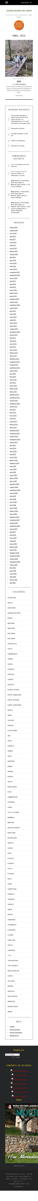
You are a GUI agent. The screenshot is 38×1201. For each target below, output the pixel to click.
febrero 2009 (14, 478)
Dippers (11, 685)
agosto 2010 (13, 442)
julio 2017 (13, 239)
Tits (9, 955)
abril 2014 (13, 320)
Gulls (10, 756)
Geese (10, 741)
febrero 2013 (14, 353)
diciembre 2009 (14, 463)
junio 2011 (13, 412)
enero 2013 (13, 356)
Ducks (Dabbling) (14, 695)
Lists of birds (13, 812)
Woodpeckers (13, 1006)
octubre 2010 (14, 436)
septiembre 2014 (15, 305)
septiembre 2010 (15, 439)
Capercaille (12, 644)
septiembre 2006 (15, 562)
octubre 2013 (14, 329)
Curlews (11, 674)
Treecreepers (13, 961)
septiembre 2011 (15, 403)
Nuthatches (12, 838)
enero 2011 (13, 427)
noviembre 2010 (15, 433)
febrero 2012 (14, 388)
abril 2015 (13, 287)
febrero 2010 (14, 460)
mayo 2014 (13, 317)
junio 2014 (13, 314)
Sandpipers (12, 889)
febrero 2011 (14, 424)
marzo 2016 (13, 269)
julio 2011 (13, 409)
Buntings (11, 628)
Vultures (11, 981)
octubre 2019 (14, 230)
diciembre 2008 (14, 484)
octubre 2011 (14, 400)
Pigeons (11, 863)
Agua (19, 81)
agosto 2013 (13, 335)
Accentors (12, 598)
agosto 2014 (13, 308)
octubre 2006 (14, 559)
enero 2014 (13, 326)
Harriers (11, 761)
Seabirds (11, 899)
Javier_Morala (20, 84)
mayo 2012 (13, 380)
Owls (10, 853)
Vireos (10, 976)
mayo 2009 (13, 469)
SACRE (10, 884)
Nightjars (12, 833)
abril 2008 (13, 505)
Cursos (11, 679)
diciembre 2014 (14, 299)
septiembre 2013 (15, 332)
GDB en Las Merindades (18, 140)
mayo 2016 (13, 263)
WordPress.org (14, 1035)
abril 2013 (13, 347)
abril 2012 (13, 382)
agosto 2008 (13, 493)
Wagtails (11, 991)
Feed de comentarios (16, 1032)
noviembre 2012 (15, 362)
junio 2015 (13, 284)
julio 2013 (13, 338)
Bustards (11, 633)
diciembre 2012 (14, 359)
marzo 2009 (13, 475)
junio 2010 (13, 448)
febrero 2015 (14, 293)
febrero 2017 (14, 251)
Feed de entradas (15, 1029)
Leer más (19, 95)
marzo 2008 (13, 508)
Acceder (12, 1026)
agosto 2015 (13, 278)
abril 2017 (13, 245)
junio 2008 (13, 499)
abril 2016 (13, 266)
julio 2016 (13, 257)
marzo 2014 (13, 323)
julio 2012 (13, 374)
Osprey (10, 848)
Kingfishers (12, 787)
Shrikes (11, 904)
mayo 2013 (13, 344)
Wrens (10, 1012)
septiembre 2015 (15, 275)
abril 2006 (13, 577)
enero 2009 (13, 481)
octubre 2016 (14, 254)
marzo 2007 (13, 544)
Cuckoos (11, 669)
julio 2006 (13, 568)
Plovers (11, 874)
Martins (11, 822)
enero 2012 (13, 391)
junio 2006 (13, 571)
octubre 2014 (14, 302)
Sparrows (12, 920)
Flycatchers (13, 730)
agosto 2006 (13, 565)
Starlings (12, 930)
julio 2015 (13, 281)
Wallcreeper (13, 996)
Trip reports (13, 966)
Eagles (10, 710)
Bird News (12, 608)
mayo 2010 (13, 451)
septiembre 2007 (15, 526)
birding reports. (14, 613)
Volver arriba (18, 1186)
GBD (9, 736)
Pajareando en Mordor (18, 128)
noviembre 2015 (15, 272)
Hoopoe (10, 777)
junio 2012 (13, 376)
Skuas (10, 909)
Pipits (10, 869)
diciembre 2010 (14, 430)
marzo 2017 (13, 248)
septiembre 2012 (15, 368)
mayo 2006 (13, 574)
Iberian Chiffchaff (16, 197)
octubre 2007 (14, 523)
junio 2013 (13, 341)
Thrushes (11, 950)
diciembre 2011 (14, 394)
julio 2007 (13, 532)
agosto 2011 (13, 406)
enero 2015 (13, 296)
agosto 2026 (13, 227)
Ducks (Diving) (13, 700)
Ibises (10, 782)
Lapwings (11, 802)
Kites (10, 792)
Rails (10, 879)
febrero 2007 (14, 547)
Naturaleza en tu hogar (17, 146)
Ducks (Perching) (15, 705)
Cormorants (13, 654)
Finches (11, 725)
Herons (10, 771)
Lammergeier (13, 797)
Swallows (11, 940)
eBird (10, 715)
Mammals (11, 817)
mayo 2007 (13, 538)
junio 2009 (13, 466)
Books (10, 618)
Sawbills (11, 894)
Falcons (11, 720)
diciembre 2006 (14, 553)
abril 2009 (13, 472)
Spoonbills (12, 925)
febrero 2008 (14, 511)
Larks (10, 807)
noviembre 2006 (15, 556)
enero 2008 (13, 514)
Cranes (10, 659)
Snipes (10, 914)
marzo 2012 (13, 386)
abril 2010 (13, 454)
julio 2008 (13, 496)
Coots (10, 649)
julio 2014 (13, 311)
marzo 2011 (13, 421)
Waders (10, 986)
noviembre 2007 (15, 520)
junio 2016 (13, 260)
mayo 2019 (13, 233)
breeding (11, 623)
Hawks (10, 766)
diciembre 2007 (14, 517)
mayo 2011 (13, 415)
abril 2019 (13, 236)
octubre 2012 (14, 365)
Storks (10, 935)
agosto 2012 (13, 371)
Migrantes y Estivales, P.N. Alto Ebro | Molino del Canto (20, 182)
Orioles (11, 843)
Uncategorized (18, 78)
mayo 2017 (13, 242)
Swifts (10, 945)
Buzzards (11, 638)
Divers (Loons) (13, 690)
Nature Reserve (14, 828)
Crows (10, 664)
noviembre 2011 (15, 397)
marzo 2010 (13, 457)
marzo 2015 (13, 290)
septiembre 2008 (15, 490)
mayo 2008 (13, 502)
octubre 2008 (14, 487)
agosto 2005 (13, 580)
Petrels (11, 858)
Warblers (11, 1001)
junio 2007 (13, 535)
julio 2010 (13, 445)
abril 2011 (13, 418)
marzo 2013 (13, 350)
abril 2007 (13, 541)
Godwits (11, 746)
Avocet (10, 603)
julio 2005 (13, 583)
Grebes (10, 751)
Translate (17, 1057)
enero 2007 (13, 550)
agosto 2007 (13, 529)
